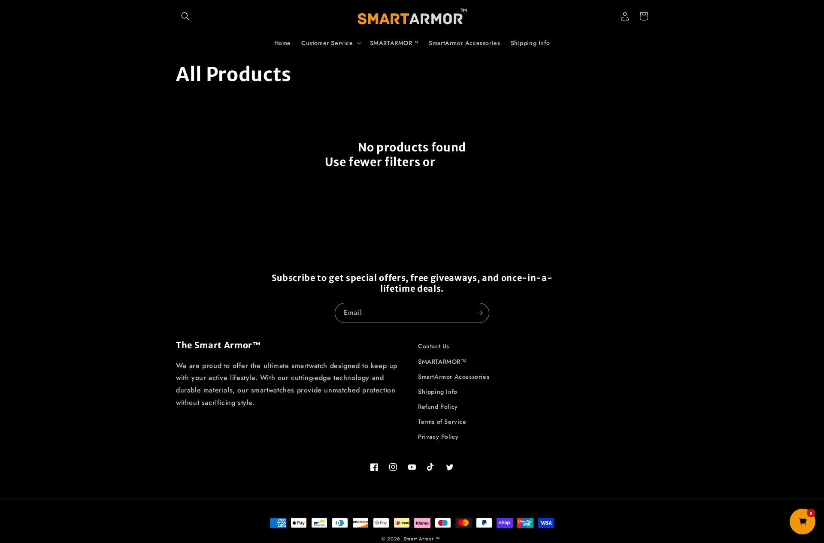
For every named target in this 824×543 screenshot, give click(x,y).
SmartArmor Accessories (453, 376)
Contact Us (433, 346)
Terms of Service (442, 421)
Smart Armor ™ (422, 538)
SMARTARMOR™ (442, 361)
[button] (185, 16)
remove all (468, 162)
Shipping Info (437, 391)
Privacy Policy (438, 436)
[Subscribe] (479, 313)
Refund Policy (438, 406)
